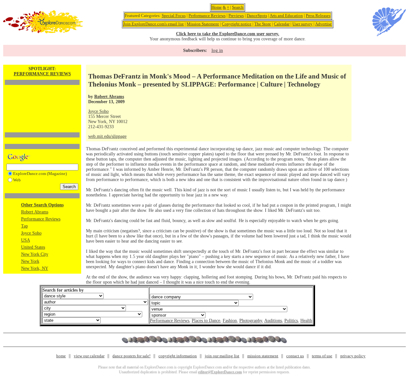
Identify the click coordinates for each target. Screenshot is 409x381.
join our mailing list (222, 355)
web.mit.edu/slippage (107, 136)
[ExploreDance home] (43, 31)
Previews (236, 15)
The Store (262, 23)
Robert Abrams (34, 212)
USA (25, 240)
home (61, 355)
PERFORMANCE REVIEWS (42, 73)
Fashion (230, 320)
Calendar (281, 23)
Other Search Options (42, 205)
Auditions (273, 320)
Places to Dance (206, 320)
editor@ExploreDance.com (220, 372)
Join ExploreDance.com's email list (153, 23)
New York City (34, 254)
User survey (302, 23)
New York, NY (34, 268)
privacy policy (353, 355)
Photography (250, 320)
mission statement (262, 355)
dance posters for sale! (131, 355)
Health (306, 320)
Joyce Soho (31, 233)
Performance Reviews (207, 15)
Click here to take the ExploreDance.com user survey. (227, 33)
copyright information (177, 355)
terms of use (322, 355)
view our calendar (89, 355)
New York (30, 261)
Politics (291, 320)
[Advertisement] (42, 97)
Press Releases (318, 15)
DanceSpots (257, 15)
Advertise (323, 23)
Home (217, 7)
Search (237, 7)
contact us (295, 355)
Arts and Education (286, 15)
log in (217, 50)
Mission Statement (203, 23)
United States (33, 247)
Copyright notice (236, 23)
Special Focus (174, 15)
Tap (24, 226)
